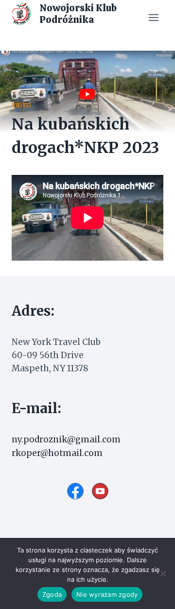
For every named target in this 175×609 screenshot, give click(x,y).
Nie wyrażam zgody (107, 594)
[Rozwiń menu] (153, 17)
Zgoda (52, 594)
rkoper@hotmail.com (57, 453)
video (21, 105)
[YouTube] (100, 491)
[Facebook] (75, 491)
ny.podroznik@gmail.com (66, 439)
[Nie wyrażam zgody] (163, 573)
